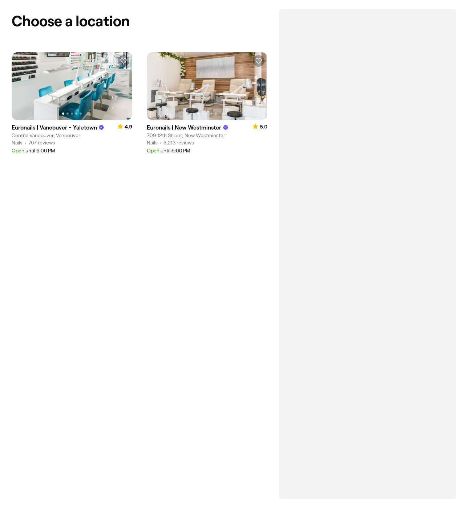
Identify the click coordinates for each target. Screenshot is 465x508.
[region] (72, 86)
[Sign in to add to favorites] (123, 61)
